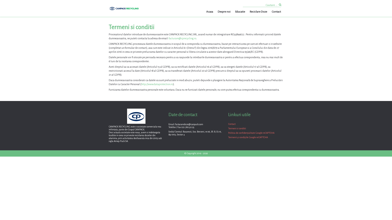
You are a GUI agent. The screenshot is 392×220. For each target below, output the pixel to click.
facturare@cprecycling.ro (182, 38)
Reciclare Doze (258, 11)
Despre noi (224, 11)
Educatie (240, 11)
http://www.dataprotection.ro (157, 84)
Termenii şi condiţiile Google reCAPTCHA (248, 137)
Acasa (209, 11)
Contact (276, 11)
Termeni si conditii (237, 128)
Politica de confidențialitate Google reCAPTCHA (251, 133)
